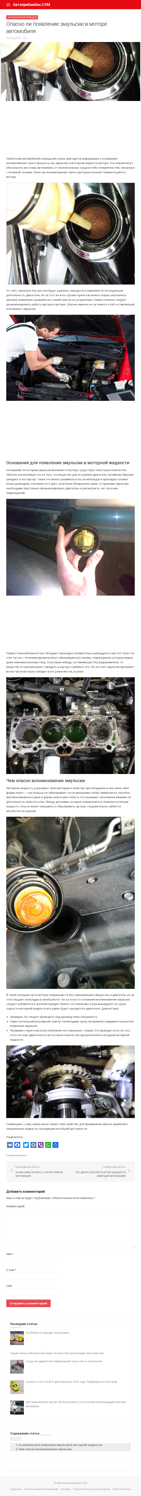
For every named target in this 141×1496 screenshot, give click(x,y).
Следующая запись (100, 1171)
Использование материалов (41, 1489)
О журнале (16, 1489)
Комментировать (16, 1155)
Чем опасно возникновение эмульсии (45, 1449)
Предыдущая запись (39, 1171)
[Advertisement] (70, 130)
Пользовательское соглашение (91, 1489)
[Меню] (8, 4)
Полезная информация (22, 17)
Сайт (9, 1286)
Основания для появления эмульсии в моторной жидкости (60, 1445)
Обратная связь (122, 1489)
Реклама (66, 1489)
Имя (10, 1254)
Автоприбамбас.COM (31, 4)
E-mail (11, 1270)
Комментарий (15, 1206)
